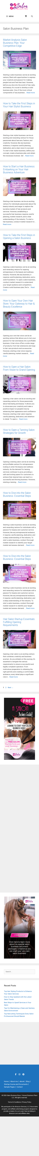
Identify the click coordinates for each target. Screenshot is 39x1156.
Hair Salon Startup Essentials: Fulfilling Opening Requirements (19, 622)
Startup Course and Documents (16, 1084)
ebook (22, 1081)
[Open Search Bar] (32, 16)
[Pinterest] (23, 1074)
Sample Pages (9, 1087)
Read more (31, 93)
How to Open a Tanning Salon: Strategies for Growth (19, 431)
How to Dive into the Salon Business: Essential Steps (17, 494)
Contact (20, 1087)
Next (10, 687)
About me (14, 1081)
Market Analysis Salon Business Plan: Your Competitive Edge (15, 42)
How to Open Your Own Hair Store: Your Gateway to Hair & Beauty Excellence (19, 303)
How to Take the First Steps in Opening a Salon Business (19, 237)
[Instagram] (19, 1074)
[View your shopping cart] (26, 16)
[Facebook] (15, 1074)
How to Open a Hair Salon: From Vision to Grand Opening (19, 368)
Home (6, 1081)
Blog (28, 1081)
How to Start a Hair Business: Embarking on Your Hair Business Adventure (19, 169)
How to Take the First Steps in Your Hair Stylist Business (19, 105)
